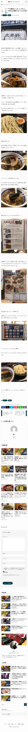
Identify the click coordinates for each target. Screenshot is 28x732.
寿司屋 (22, 724)
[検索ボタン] (26, 1)
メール (4, 558)
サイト (4, 563)
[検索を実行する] (25, 704)
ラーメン (4, 15)
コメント (5, 536)
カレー (15, 724)
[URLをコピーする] (25, 407)
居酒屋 (19, 724)
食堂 (9, 724)
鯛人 (14, 434)
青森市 (9, 15)
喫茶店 (12, 724)
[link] (14, 437)
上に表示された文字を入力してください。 (11, 575)
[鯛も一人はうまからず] (14, 1)
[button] (3, 407)
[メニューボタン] (1, 1)
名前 (4, 553)
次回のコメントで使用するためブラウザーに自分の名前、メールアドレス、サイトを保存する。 (14, 569)
